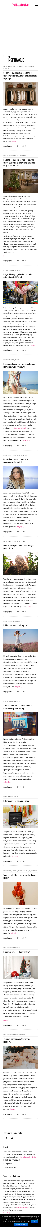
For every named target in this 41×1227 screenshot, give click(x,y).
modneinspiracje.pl (18, 428)
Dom (4, 156)
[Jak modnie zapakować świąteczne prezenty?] (20, 1057)
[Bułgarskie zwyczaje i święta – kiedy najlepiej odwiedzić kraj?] (20, 292)
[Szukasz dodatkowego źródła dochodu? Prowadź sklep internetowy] (20, 723)
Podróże (17, 270)
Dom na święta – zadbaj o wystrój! (16, 951)
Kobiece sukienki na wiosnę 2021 (15, 625)
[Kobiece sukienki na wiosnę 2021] (20, 640)
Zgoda (34, 1221)
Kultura (5, 270)
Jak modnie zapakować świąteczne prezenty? (16, 1040)
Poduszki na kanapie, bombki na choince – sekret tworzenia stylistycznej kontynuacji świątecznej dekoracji (19, 162)
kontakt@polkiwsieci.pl (28, 1157)
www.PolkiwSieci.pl (22, 1207)
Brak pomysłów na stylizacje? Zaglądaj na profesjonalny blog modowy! (19, 365)
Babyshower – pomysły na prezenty (16, 800)
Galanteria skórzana (9, 66)
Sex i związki (26, 871)
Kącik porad (20, 66)
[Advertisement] (20, 31)
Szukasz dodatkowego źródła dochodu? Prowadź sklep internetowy (18, 707)
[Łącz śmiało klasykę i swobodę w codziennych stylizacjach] (20, 477)
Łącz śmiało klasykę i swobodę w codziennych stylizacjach (15, 461)
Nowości (17, 621)
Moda (32, 66)
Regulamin (8, 1164)
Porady (17, 360)
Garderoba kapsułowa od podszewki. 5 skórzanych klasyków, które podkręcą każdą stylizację (20, 75)
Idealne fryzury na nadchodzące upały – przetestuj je (18, 547)
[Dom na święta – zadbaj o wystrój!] (20, 967)
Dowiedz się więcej (21, 1224)
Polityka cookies (10, 1168)
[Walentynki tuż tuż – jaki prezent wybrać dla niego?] (20, 893)
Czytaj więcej (7, 146)
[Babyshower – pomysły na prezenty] (20, 816)
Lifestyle (27, 66)
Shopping (6, 69)
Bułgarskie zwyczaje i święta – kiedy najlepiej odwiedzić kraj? (17, 276)
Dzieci (5, 797)
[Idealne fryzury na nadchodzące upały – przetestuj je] (20, 563)
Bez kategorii (7, 871)
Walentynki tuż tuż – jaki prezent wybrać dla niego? (20, 876)
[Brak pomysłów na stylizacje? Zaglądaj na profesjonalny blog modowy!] (20, 382)
